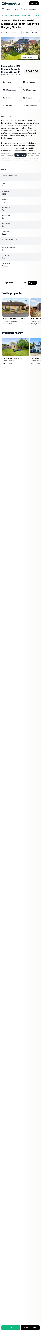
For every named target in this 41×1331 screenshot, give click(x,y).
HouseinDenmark (10, 321)
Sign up (32, 283)
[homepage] (2, 15)
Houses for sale (14, 15)
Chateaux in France (11, 9)
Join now (34, 3)
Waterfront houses (29, 9)
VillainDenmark (9, 361)
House (37, 15)
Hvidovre (30, 15)
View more (20, 155)
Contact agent (30, 1327)
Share (10, 1327)
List (6, 15)
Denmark (23, 15)
